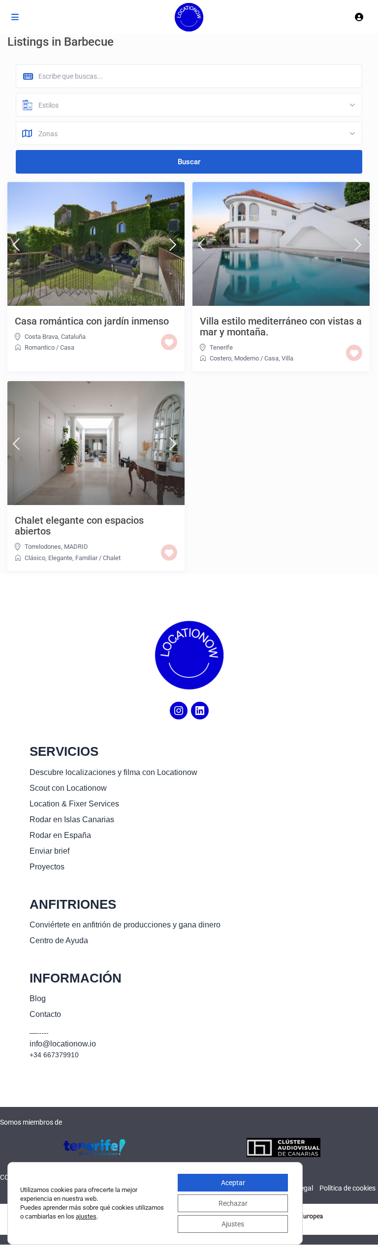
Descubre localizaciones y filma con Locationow (113, 772)
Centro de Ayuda (59, 940)
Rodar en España (60, 835)
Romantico (40, 347)
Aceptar (233, 1183)
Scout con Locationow (68, 788)
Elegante (60, 558)
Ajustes (232, 1224)
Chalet (112, 558)
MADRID (76, 546)
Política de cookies (347, 1188)
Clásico (35, 558)
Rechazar (233, 1203)
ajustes (86, 1216)
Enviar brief (49, 851)
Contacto (45, 1014)
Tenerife (221, 347)
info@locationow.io (63, 1044)
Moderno (246, 358)
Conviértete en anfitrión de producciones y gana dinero (125, 925)
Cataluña (73, 336)
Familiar (86, 558)
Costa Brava (41, 336)
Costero (220, 358)
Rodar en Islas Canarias (72, 819)
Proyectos (47, 867)
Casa (67, 347)
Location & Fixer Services (74, 804)
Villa (287, 358)
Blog (38, 998)
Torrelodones (43, 546)
